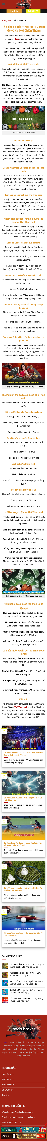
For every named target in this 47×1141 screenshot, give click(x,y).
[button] (3, 4)
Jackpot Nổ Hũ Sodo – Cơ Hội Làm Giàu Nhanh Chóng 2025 (25, 974)
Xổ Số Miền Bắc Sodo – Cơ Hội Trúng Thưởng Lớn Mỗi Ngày (26, 999)
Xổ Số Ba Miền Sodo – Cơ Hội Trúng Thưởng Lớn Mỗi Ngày (26, 991)
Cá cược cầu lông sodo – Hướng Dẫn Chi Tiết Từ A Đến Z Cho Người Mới (23, 889)
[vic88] (23, 1130)
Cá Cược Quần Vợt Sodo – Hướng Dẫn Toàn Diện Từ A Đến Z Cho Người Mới (23, 844)
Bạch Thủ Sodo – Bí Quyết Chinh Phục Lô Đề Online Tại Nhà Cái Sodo (27, 982)
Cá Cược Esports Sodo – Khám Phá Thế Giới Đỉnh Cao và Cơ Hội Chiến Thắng (23, 754)
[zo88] (23, 1136)
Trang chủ (6, 20)
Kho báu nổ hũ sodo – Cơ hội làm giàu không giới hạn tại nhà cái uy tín (27, 965)
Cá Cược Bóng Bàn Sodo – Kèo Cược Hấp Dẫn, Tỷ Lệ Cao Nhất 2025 (23, 934)
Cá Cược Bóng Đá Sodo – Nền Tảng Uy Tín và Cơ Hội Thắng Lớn (23, 799)
